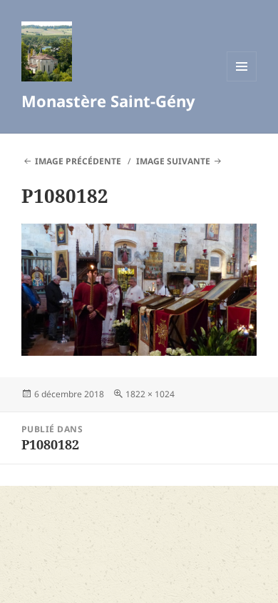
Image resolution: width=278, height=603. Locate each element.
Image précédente (78, 161)
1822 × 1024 (150, 394)
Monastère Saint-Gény (108, 100)
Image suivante (173, 161)
